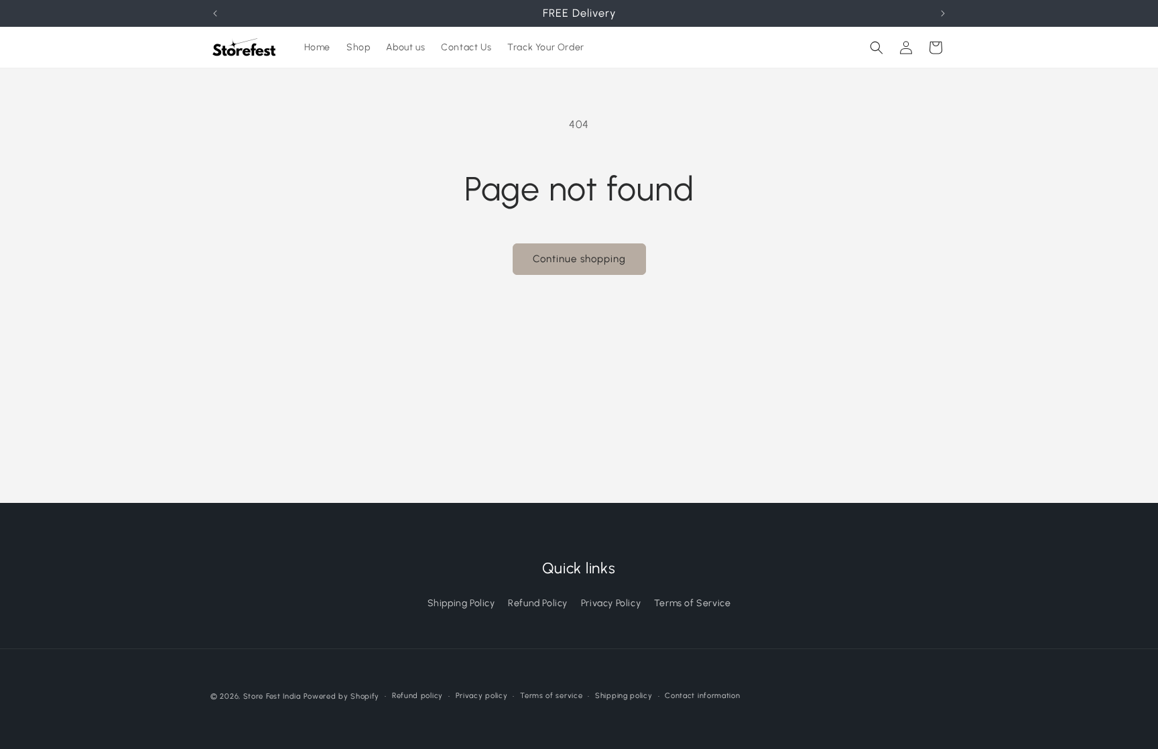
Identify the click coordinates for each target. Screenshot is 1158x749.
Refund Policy (538, 603)
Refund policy (417, 695)
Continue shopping (579, 259)
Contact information (702, 695)
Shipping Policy (461, 603)
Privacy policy (482, 695)
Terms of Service (692, 603)
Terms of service (551, 695)
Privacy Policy (611, 603)
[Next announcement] (943, 13)
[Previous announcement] (215, 13)
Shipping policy (624, 695)
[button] (876, 47)
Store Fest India (272, 696)
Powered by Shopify (342, 696)
